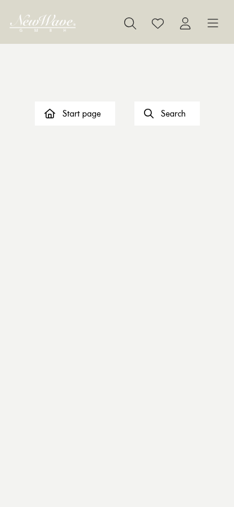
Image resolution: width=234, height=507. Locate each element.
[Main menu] (213, 23)
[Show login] (185, 23)
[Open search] (130, 23)
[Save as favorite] (157, 23)
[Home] (43, 23)
